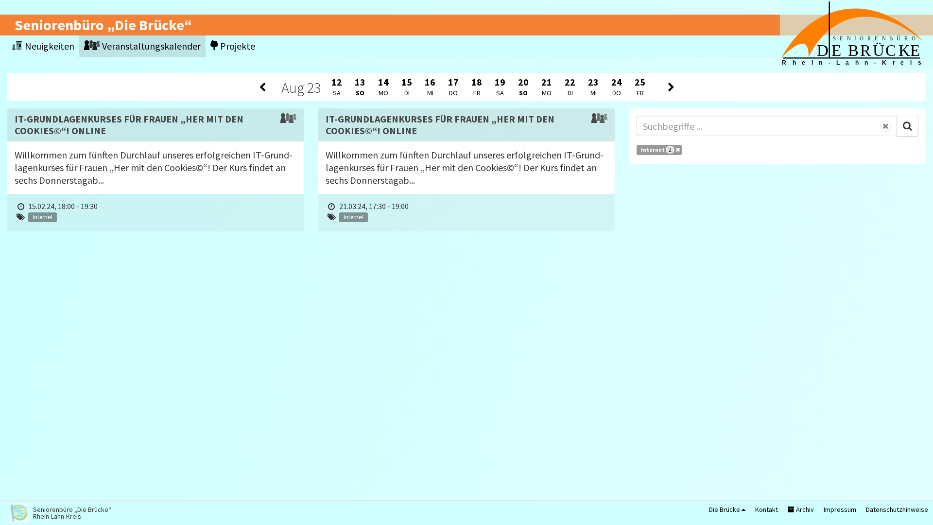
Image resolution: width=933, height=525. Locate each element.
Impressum (840, 509)
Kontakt (766, 509)
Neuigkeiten (48, 46)
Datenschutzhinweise (897, 509)
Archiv (804, 509)
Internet (656, 149)
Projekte (236, 46)
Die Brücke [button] (725, 509)
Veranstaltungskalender (150, 46)
